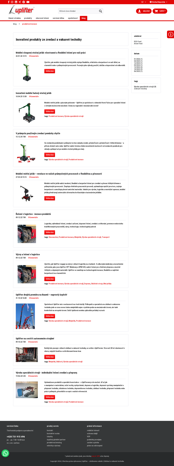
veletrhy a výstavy (53, 446)
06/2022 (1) (138, 71)
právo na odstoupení (94, 446)
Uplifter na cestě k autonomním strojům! (35, 338)
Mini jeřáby (107, 284)
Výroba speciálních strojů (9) (145, 87)
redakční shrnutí (93, 430)
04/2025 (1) (138, 61)
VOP (88, 437)
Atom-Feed (138, 44)
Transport (106, 237)
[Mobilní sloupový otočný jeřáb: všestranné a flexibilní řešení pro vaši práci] (27, 73)
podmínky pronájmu (94, 440)
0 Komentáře (34, 56)
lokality (50, 437)
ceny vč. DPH (96, 456)
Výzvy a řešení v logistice (28, 254)
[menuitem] (80, 11)
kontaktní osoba (53, 433)
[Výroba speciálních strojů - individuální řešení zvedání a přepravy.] (27, 390)
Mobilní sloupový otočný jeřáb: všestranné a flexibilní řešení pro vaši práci (51, 52)
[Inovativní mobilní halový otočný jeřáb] (27, 113)
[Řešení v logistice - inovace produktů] (27, 234)
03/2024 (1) (138, 65)
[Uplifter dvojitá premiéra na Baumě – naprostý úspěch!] (27, 316)
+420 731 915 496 (16, 436)
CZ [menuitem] (142, 2)
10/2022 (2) (138, 69)
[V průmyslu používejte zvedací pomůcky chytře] (27, 153)
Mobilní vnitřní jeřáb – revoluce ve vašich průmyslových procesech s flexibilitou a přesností (59, 173)
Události (59, 362)
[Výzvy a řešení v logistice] (27, 274)
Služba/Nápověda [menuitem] (158, 2)
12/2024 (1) (138, 63)
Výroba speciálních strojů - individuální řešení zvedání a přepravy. (47, 372)
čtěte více (49, 71)
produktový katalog (54, 443)
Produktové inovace (56, 116)
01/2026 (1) (138, 59)
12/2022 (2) (138, 67)
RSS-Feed (137, 42)
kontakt (50, 430)
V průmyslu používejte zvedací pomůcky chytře (38, 133)
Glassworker (53, 237)
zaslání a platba (93, 443)
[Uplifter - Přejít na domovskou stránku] (21, 10)
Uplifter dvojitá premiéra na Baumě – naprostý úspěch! (41, 294)
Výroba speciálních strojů (73, 116)
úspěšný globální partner (56, 440)
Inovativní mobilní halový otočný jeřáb (33, 93)
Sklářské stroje (97, 284)
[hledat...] (100, 11)
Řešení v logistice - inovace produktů (33, 214)
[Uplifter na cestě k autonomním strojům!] (27, 354)
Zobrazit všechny (140, 89)
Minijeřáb (77, 237)
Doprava (87, 284)
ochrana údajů (92, 433)
